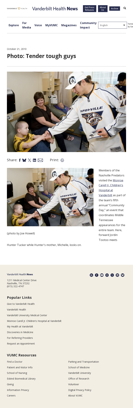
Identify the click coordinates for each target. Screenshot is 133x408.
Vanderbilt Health (16, 309)
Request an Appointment (21, 343)
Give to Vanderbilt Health (21, 303)
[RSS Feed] (91, 275)
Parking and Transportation (83, 361)
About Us (103, 8)
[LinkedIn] (117, 275)
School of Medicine (79, 367)
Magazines (69, 25)
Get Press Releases (89, 8)
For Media (26, 25)
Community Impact (88, 25)
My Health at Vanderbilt (20, 326)
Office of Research (78, 378)
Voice (38, 25)
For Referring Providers (20, 337)
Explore (14, 25)
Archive (114, 8)
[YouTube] (102, 275)
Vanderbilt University (79, 373)
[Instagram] (107, 275)
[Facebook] (96, 275)
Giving (10, 384)
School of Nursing (17, 373)
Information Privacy (18, 390)
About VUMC (75, 395)
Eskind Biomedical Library (21, 378)
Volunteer (73, 384)
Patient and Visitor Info (20, 367)
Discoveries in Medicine (20, 332)
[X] (112, 275)
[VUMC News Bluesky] (122, 275)
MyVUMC (51, 25)
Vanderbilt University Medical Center (27, 315)
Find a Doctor (14, 361)
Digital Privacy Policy (79, 390)
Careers (11, 395)
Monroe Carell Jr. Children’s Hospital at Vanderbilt (34, 321)
